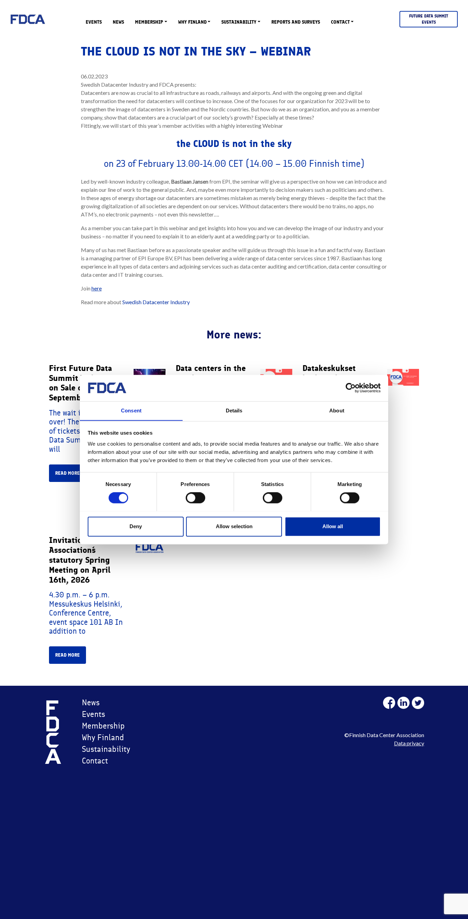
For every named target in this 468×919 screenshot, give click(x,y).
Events (94, 22)
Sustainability (238, 22)
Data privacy (409, 743)
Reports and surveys (295, 22)
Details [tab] (234, 410)
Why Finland (192, 22)
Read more (67, 473)
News (118, 22)
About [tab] (336, 410)
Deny (136, 526)
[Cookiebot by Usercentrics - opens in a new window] (351, 388)
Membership (149, 22)
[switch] (195, 497)
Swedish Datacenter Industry (155, 302)
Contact (340, 22)
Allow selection (234, 526)
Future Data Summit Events (428, 19)
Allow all (332, 526)
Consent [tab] (131, 410)
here (96, 288)
